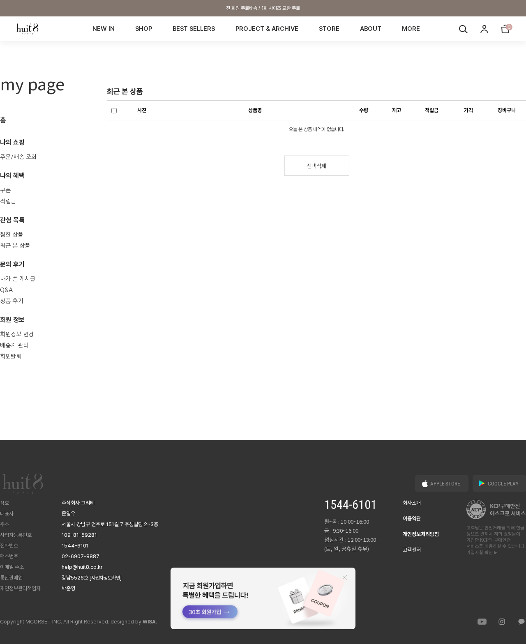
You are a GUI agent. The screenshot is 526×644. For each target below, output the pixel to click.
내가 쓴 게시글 (17, 279)
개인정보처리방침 (421, 534)
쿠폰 (5, 190)
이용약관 (412, 518)
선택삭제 (316, 166)
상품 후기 (11, 301)
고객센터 (412, 550)
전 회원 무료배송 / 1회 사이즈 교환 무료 (263, 8)
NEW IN (103, 28)
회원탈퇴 (10, 356)
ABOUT (370, 28)
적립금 (8, 201)
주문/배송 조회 (18, 157)
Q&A (6, 290)
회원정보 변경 (17, 334)
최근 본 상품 (15, 245)
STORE (329, 28)
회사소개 (412, 503)
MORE (411, 28)
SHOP (143, 28)
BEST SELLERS (194, 28)
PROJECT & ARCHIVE (266, 28)
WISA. (150, 622)
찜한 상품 (11, 234)
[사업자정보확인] (106, 578)
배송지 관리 (14, 345)
